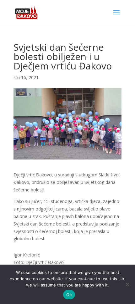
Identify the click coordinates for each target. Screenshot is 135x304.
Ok (69, 294)
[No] (127, 284)
